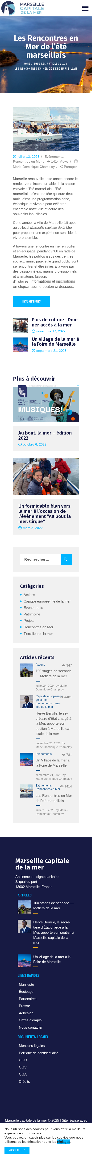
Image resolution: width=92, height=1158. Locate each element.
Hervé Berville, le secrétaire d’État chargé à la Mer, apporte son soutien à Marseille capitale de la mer (53, 723)
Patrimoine (32, 614)
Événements (54, 156)
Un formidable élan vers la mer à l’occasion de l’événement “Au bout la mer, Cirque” (44, 513)
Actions (29, 595)
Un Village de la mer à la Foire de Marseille (52, 762)
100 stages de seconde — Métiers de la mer (53, 673)
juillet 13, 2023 (45, 810)
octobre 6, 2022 (34, 444)
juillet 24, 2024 (45, 685)
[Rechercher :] (46, 559)
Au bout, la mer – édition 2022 (45, 435)
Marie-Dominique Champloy (54, 747)
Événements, (44, 703)
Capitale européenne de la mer (47, 601)
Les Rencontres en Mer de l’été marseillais (54, 798)
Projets (29, 620)
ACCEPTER (17, 1150)
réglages (63, 1141)
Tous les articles (46, 63)
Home (27, 63)
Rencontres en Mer (27, 161)
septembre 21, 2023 (48, 775)
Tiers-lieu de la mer (38, 634)
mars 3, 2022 (33, 528)
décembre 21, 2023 (48, 743)
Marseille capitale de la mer (26, 1120)
